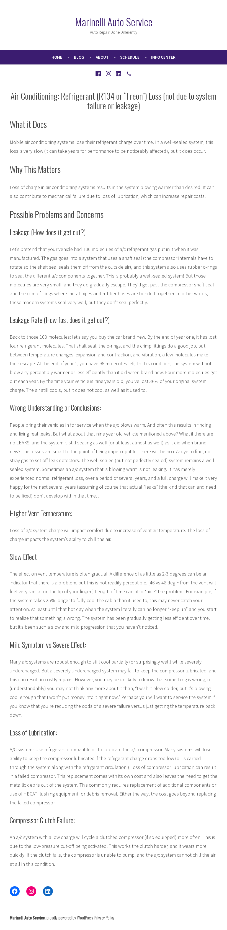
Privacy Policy (104, 918)
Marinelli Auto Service (113, 21)
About (102, 57)
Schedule (130, 57)
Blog (79, 57)
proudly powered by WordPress (70, 918)
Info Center (163, 57)
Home (56, 57)
